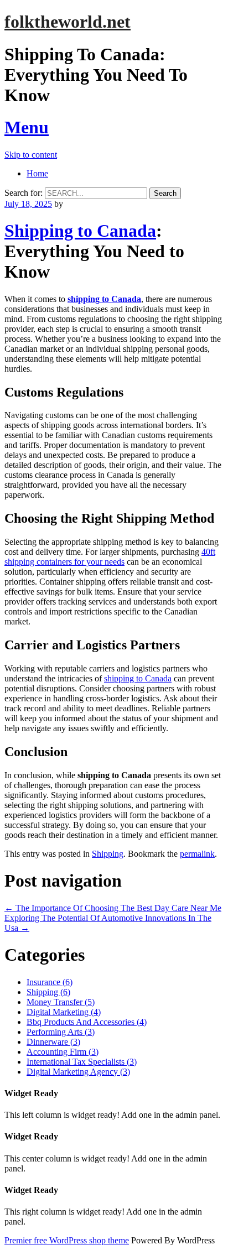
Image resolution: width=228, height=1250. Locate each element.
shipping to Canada (104, 299)
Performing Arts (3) (61, 1032)
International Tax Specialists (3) (82, 1061)
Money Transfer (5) (61, 1002)
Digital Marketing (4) (64, 1012)
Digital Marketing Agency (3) (78, 1071)
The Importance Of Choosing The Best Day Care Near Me (112, 908)
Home (37, 173)
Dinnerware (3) (53, 1041)
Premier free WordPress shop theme (66, 1240)
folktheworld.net (67, 22)
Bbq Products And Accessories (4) (87, 1022)
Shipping (107, 853)
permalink (197, 853)
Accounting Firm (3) (63, 1051)
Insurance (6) (49, 982)
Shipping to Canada (80, 231)
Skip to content (30, 154)
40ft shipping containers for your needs (109, 556)
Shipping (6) (48, 992)
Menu (26, 127)
